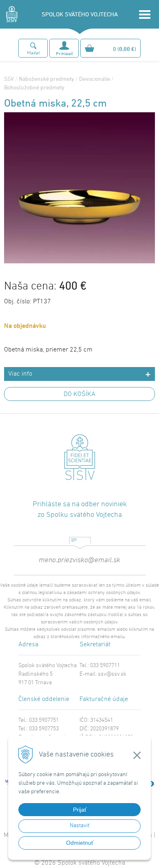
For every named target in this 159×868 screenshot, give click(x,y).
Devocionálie (94, 78)
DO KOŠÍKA (79, 394)
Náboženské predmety (46, 78)
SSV (9, 78)
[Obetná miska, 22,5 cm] (79, 260)
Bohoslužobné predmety (34, 87)
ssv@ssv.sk (112, 674)
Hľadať (33, 53)
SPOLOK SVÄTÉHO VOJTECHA (80, 14)
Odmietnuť (79, 842)
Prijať (79, 809)
